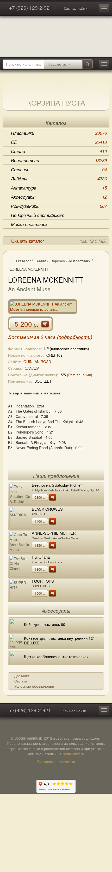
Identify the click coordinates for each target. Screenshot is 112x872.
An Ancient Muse (29, 289)
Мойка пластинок (29, 224)
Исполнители (59, 160)
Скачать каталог (59, 241)
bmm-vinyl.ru (73, 753)
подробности (75, 337)
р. (40, 497)
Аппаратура (59, 188)
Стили (59, 151)
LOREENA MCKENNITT (29, 269)
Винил (40, 260)
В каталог (23, 260)
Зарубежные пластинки (71, 260)
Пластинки (59, 133)
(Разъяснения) (79, 374)
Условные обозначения (34, 686)
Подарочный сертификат (37, 215)
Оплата (20, 681)
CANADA (32, 368)
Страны (59, 169)
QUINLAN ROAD (37, 361)
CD (59, 142)
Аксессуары (59, 197)
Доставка (22, 675)
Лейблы (59, 178)
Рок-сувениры (59, 206)
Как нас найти (76, 8)
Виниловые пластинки (56, 761)
